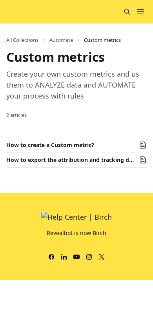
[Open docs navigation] (140, 11)
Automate (61, 39)
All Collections (22, 39)
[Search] (127, 11)
